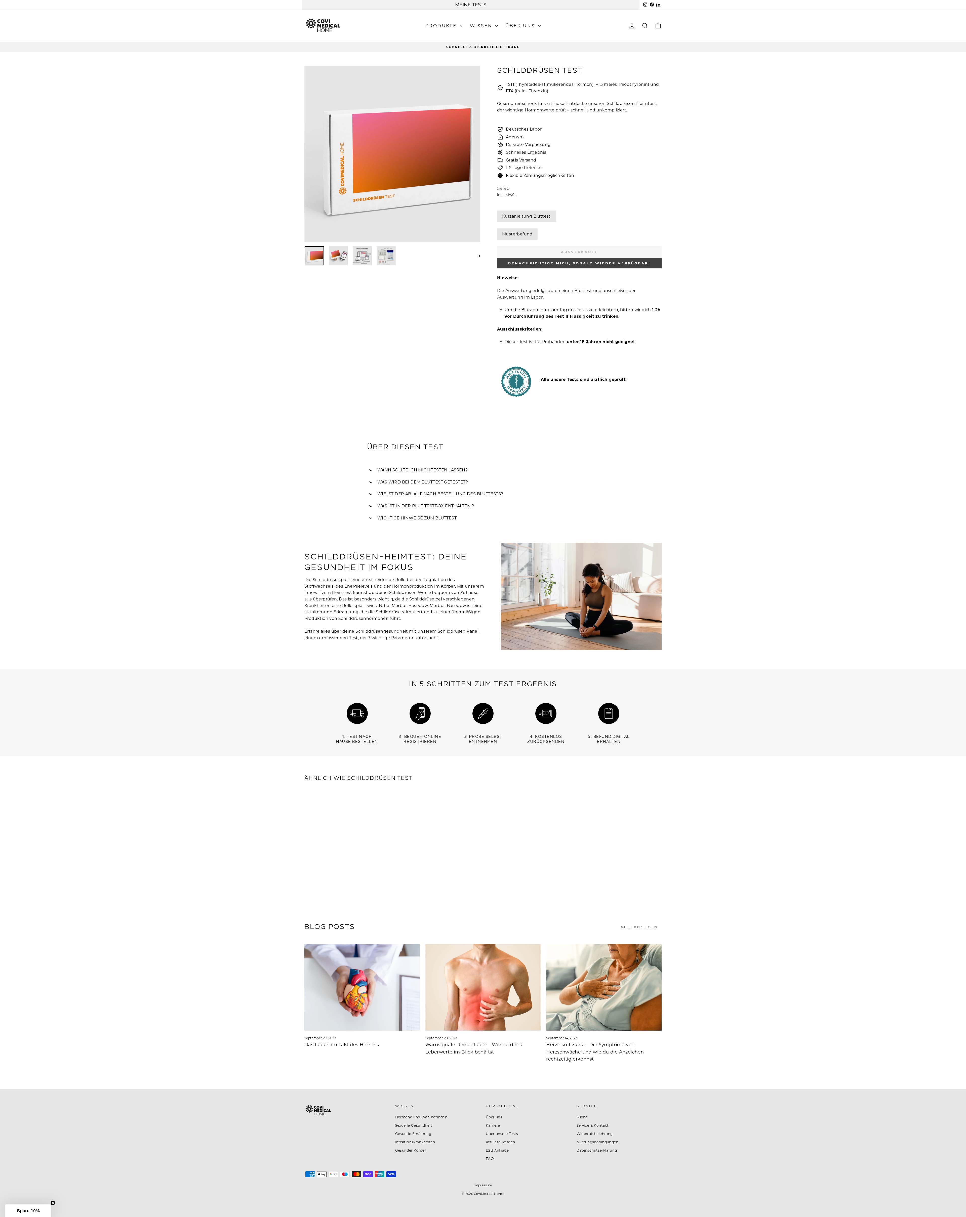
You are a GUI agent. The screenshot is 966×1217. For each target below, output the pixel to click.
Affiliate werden (500, 1142)
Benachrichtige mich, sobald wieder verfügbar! (579, 263)
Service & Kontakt (593, 1125)
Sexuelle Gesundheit (413, 1125)
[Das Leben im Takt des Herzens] (362, 987)
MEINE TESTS (470, 5)
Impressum (483, 1185)
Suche (582, 1117)
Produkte (442, 25)
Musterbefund (517, 234)
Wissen (482, 25)
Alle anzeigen (639, 927)
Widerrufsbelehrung (595, 1134)
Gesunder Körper (410, 1150)
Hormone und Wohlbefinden (421, 1117)
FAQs (491, 1159)
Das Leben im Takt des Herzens (341, 1044)
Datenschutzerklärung (597, 1150)
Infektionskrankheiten (415, 1142)
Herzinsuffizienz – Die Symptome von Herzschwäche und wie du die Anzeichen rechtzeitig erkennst (595, 1052)
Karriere (493, 1125)
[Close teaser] (52, 1202)
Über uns (521, 25)
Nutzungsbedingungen (598, 1142)
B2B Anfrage (497, 1150)
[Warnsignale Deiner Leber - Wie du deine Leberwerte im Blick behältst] (483, 987)
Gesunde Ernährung (413, 1134)
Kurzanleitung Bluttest (526, 216)
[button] (28, 1210)
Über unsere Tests (502, 1134)
